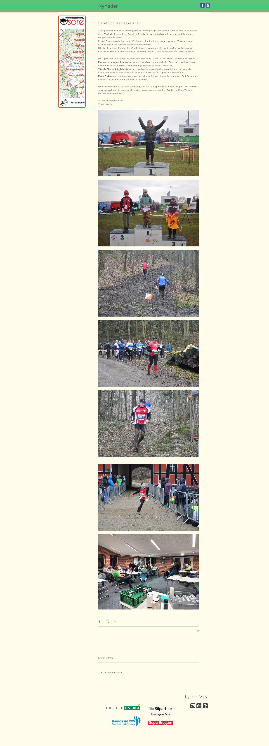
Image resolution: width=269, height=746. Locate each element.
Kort (81, 81)
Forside (79, 33)
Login (80, 93)
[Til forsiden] (198, 705)
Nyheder (79, 39)
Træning (79, 63)
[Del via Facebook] (99, 621)
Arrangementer (74, 69)
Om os (80, 45)
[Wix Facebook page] (202, 5)
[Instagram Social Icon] (208, 5)
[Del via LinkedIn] (114, 621)
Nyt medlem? (76, 57)
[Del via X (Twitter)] (107, 621)
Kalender (78, 51)
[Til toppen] (205, 705)
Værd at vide (76, 75)
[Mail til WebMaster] (192, 705)
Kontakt (79, 87)
